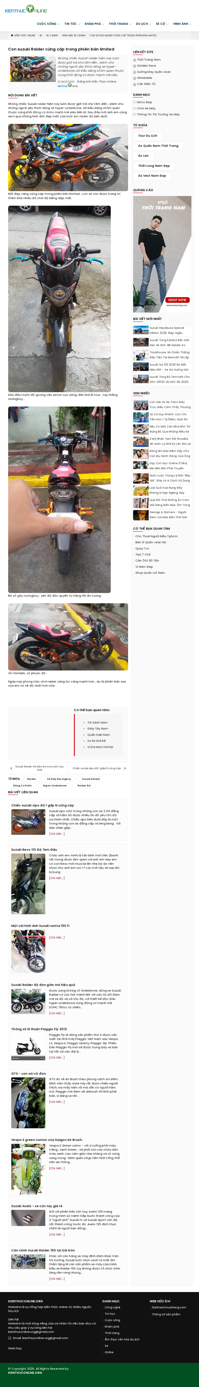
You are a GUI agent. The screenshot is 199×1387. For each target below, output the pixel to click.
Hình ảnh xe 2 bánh (74, 35)
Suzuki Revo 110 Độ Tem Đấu (34, 850)
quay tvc (142, 548)
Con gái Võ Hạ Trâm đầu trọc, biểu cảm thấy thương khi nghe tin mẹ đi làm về (170, 407)
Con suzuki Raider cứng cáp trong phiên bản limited (123, 35)
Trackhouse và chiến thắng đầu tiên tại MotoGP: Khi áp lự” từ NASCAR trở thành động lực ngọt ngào (170, 360)
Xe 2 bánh (52, 35)
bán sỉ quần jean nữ (150, 542)
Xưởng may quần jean (154, 72)
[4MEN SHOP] (162, 253)
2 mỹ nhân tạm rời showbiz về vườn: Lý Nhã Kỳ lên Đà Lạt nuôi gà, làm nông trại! (170, 444)
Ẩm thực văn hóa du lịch (122, 1339)
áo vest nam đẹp (152, 176)
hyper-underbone (68, 108)
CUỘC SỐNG (47, 24)
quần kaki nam (98, 735)
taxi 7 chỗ (143, 554)
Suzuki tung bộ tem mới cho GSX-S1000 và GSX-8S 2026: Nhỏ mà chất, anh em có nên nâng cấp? (170, 385)
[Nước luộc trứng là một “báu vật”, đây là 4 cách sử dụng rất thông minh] (141, 479)
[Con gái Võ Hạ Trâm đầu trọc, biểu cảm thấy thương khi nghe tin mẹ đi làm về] (141, 408)
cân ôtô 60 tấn (147, 560)
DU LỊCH (142, 24)
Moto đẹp (144, 102)
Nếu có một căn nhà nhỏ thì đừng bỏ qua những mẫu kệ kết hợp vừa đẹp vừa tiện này (170, 434)
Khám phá (112, 1326)
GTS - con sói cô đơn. (28, 1073)
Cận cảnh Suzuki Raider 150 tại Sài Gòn (43, 1250)
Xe (40, 35)
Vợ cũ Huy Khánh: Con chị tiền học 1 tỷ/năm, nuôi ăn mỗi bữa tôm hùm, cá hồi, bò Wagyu (170, 422)
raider (42, 104)
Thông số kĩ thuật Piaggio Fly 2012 (39, 1029)
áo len (143, 156)
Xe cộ (160, 24)
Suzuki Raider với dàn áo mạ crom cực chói (39, 768)
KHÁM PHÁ (93, 24)
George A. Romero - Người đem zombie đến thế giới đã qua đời (168, 517)
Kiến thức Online (25, 35)
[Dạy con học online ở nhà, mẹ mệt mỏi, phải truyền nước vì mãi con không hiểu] (141, 465)
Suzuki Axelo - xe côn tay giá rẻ (37, 1206)
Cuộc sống (112, 1320)
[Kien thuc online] (26, 8)
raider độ (86, 116)
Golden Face (146, 65)
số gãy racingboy (26, 595)
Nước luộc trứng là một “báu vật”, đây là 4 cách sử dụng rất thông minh (170, 480)
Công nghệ (112, 1307)
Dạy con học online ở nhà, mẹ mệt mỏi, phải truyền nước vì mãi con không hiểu (169, 468)
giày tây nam (97, 728)
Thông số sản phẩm (166, 1314)
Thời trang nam (149, 59)
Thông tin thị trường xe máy (158, 114)
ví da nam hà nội (100, 747)
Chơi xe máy (146, 108)
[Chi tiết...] (57, 834)
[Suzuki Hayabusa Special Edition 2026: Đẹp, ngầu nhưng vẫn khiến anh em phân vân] (141, 330)
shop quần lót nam (150, 573)
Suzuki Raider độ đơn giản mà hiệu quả (43, 985)
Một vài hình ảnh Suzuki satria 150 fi (40, 926)
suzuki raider (91, 779)
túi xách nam (97, 722)
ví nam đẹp (144, 567)
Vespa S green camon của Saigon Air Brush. (47, 1140)
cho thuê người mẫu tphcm (156, 536)
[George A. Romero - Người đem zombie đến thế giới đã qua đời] (141, 515)
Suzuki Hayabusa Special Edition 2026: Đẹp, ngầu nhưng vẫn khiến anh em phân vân (167, 336)
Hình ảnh (180, 24)
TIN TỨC (70, 24)
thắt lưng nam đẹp (154, 166)
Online (109, 1352)
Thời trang (112, 1333)
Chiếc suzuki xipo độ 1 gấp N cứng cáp (97, 768)
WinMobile (144, 78)
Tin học (110, 1314)
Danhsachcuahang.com (169, 1307)
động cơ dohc (43, 112)
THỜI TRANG (118, 24)
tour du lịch (147, 136)
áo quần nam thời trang (158, 146)
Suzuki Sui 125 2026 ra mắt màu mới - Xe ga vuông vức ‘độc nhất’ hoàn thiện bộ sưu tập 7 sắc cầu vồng (170, 372)
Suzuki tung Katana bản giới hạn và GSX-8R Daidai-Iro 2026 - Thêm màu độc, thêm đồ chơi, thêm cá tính (171, 348)
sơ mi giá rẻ (96, 741)
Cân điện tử (146, 84)
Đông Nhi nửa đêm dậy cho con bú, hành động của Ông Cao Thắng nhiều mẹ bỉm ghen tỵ (170, 459)
